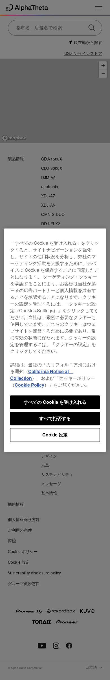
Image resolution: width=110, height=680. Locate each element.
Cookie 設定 (55, 435)
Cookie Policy (29, 385)
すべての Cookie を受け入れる (55, 402)
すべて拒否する (55, 418)
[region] (55, 340)
